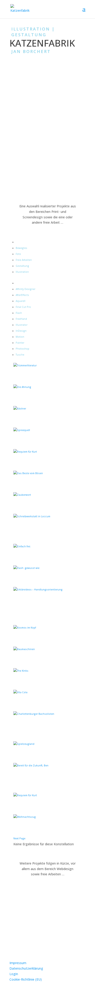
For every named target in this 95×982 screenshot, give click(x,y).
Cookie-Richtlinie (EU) (25, 979)
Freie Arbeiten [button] (24, 259)
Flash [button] (19, 312)
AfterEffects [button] (22, 295)
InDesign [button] (21, 330)
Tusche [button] (20, 354)
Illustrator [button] (21, 324)
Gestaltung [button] (22, 265)
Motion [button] (20, 336)
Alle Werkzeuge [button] (25, 283)
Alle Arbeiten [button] (23, 242)
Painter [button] (20, 342)
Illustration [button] (22, 271)
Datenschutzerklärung (26, 968)
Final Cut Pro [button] (23, 307)
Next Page (19, 838)
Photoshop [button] (22, 348)
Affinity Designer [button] (25, 289)
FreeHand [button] (21, 318)
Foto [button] (18, 254)
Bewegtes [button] (21, 248)
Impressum (17, 963)
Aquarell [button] (20, 301)
